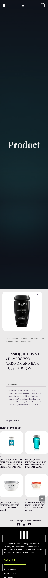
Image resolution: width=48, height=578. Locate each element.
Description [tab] (12, 384)
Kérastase (15, 338)
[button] (23, 6)
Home (8, 338)
